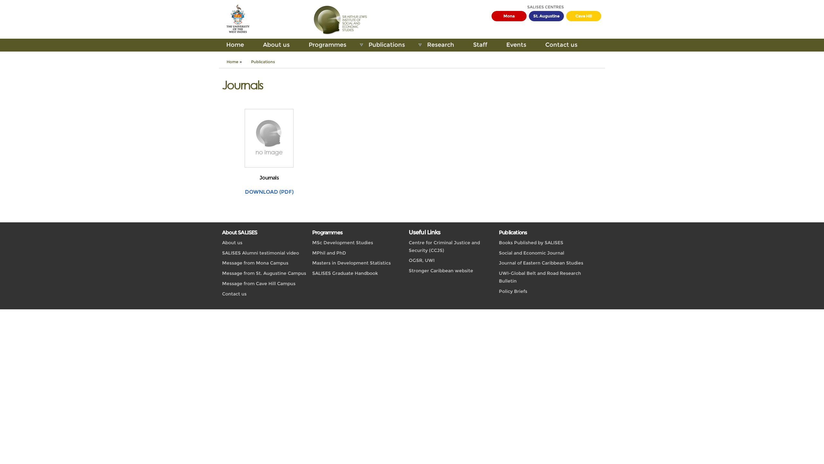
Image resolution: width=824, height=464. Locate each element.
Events (516, 44)
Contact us (561, 44)
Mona (509, 16)
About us (276, 44)
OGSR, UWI (422, 260)
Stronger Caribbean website (441, 271)
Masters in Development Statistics (351, 263)
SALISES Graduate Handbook (345, 273)
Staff (480, 44)
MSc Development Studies (342, 243)
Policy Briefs (513, 291)
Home (235, 44)
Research (440, 44)
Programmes (327, 44)
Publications (387, 44)
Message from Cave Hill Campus (258, 283)
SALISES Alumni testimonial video (260, 253)
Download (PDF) (269, 192)
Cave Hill (584, 16)
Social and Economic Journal (531, 253)
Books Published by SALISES (531, 243)
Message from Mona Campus (255, 263)
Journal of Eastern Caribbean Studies (541, 263)
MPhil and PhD (329, 253)
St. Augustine (546, 16)
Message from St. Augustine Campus (264, 273)
